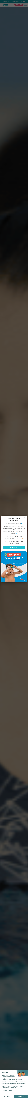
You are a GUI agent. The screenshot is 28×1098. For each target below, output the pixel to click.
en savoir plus (14, 547)
